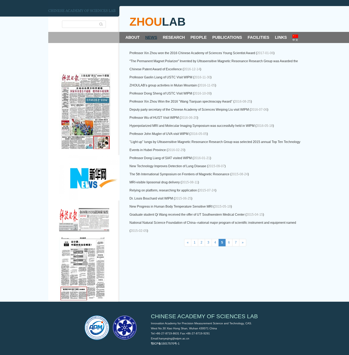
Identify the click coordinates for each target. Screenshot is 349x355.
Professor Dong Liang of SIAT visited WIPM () (170, 158)
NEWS (151, 37)
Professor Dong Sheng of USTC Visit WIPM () (170, 93)
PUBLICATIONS (227, 37)
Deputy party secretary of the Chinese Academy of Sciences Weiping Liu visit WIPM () (198, 109)
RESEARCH (174, 37)
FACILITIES (258, 37)
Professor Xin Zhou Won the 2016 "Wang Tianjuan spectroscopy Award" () (190, 101)
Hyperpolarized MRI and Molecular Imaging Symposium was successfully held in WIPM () (201, 125)
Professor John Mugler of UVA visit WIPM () (168, 133)
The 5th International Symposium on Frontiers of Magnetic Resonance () (189, 174)
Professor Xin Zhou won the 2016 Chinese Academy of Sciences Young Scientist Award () (201, 53)
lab (174, 21)
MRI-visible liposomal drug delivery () (164, 182)
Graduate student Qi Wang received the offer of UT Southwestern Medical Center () (196, 214)
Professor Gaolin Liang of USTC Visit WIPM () (170, 77)
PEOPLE (198, 37)
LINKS (281, 37)
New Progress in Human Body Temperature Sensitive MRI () (180, 206)
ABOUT (132, 37)
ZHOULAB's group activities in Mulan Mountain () (172, 85)
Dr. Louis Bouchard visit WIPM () (160, 198)
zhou (145, 21)
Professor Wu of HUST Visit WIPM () (163, 117)
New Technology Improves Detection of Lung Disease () (177, 166)
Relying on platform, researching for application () (172, 190)
